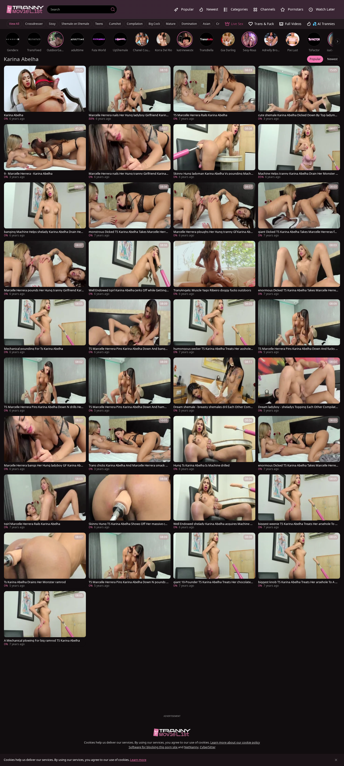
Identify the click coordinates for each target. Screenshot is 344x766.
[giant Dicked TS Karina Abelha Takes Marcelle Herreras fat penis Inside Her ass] (299, 210)
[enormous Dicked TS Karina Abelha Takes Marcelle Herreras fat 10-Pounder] (299, 444)
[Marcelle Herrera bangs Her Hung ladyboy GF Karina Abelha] (45, 444)
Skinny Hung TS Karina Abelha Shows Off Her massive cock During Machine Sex (128, 523)
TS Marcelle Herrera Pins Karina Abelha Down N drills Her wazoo (43, 406)
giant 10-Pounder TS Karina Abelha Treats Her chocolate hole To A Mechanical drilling (213, 582)
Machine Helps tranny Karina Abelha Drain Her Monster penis (297, 173)
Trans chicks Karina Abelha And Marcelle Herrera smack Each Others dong (129, 465)
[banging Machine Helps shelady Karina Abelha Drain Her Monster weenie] (45, 210)
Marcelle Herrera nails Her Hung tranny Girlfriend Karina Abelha (128, 173)
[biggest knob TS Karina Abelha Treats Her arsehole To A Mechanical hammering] (299, 560)
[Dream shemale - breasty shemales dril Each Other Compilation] (214, 385)
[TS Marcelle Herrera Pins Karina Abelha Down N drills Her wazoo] (45, 385)
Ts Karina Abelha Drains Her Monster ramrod (35, 582)
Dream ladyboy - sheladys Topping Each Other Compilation (298, 406)
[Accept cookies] (336, 760)
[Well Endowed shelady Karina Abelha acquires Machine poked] (214, 502)
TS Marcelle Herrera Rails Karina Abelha (200, 115)
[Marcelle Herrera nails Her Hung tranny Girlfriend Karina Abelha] (130, 152)
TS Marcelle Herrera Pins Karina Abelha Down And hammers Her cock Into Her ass (129, 406)
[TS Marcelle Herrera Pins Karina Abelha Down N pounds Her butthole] (130, 560)
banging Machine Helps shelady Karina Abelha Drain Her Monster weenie (43, 231)
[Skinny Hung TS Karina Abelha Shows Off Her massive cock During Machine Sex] (130, 502)
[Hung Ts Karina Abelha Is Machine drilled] (214, 444)
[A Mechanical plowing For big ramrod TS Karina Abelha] (45, 619)
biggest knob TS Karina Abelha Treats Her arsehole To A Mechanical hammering (298, 582)
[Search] (113, 9)
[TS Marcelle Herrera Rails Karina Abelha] (214, 93)
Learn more (138, 760)
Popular (315, 59)
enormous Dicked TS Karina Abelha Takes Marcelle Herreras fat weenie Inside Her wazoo (297, 290)
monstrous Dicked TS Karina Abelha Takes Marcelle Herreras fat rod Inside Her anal (128, 231)
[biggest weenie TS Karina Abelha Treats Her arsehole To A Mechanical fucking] (299, 502)
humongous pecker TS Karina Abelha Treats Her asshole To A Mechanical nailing (213, 348)
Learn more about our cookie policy (235, 742)
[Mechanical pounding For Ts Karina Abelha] (45, 327)
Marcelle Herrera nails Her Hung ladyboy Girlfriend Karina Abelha (128, 115)
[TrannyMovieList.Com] (25, 9)
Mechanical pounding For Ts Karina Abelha (33, 348)
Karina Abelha (13, 115)
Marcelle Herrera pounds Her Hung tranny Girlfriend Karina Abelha (44, 290)
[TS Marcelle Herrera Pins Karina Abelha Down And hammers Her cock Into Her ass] (130, 385)
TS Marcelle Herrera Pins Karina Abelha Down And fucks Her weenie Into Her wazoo (297, 348)
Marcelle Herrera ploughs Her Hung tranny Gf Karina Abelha (213, 231)
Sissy (52, 24)
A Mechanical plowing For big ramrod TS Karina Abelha (42, 640)
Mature (171, 24)
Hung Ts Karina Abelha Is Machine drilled (201, 465)
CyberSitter (208, 747)
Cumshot (115, 24)
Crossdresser (34, 24)
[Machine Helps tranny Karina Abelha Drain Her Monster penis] (299, 152)
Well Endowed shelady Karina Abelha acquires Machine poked (212, 523)
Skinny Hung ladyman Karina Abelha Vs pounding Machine (213, 173)
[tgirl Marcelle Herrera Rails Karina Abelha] (45, 502)
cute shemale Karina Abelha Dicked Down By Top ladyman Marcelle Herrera (297, 115)
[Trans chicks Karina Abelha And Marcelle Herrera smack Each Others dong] (130, 444)
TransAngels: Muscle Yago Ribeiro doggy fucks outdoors (212, 290)
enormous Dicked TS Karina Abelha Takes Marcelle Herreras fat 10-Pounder (297, 465)
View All (14, 24)
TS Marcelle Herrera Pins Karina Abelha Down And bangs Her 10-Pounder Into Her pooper (128, 348)
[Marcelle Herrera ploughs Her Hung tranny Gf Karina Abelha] (214, 210)
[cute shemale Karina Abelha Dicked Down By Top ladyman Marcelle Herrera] (299, 93)
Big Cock (154, 24)
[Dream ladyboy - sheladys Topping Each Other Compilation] (299, 385)
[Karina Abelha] (45, 93)
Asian (206, 24)
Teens (99, 24)
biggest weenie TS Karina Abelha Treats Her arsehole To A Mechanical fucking (297, 523)
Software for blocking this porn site (153, 747)
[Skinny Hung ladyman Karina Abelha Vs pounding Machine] (214, 152)
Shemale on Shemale (75, 24)
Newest (332, 59)
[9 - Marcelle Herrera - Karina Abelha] (45, 152)
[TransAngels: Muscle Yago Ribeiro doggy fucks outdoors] (214, 268)
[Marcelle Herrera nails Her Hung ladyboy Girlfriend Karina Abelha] (130, 93)
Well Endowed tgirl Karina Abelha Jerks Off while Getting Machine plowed (127, 290)
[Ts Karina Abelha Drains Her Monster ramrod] (45, 560)
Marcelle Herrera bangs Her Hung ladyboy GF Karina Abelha (43, 465)
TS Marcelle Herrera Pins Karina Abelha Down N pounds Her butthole (128, 582)
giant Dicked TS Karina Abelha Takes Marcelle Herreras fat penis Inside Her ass (297, 231)
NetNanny (191, 747)
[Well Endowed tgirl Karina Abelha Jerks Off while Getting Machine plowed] (130, 268)
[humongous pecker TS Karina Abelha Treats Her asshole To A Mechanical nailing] (214, 327)
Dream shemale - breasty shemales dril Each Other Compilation (213, 406)
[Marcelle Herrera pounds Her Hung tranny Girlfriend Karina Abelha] (45, 268)
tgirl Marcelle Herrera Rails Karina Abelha (32, 523)
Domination (189, 24)
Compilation (135, 24)
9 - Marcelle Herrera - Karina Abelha (28, 173)
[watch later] (9, 71)
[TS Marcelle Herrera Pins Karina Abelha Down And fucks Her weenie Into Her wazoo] (299, 327)
